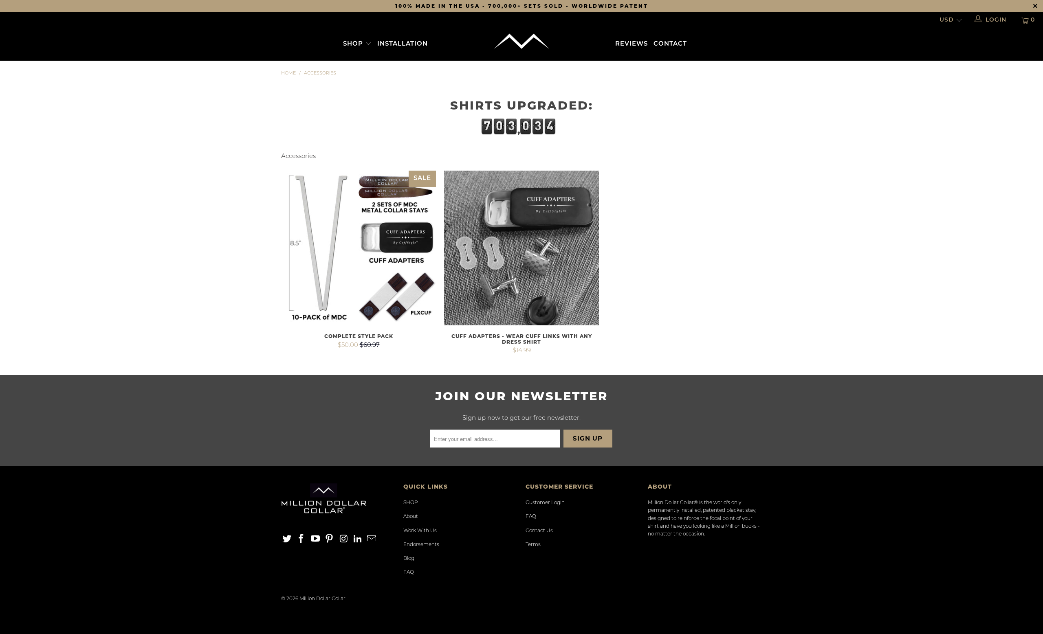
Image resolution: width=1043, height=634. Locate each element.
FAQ (408, 572)
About (410, 516)
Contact (670, 44)
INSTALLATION (402, 44)
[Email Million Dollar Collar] (372, 539)
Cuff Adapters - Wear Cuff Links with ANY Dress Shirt (521, 248)
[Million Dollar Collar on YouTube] (315, 539)
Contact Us (539, 531)
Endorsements (421, 544)
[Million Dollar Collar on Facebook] (301, 539)
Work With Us (420, 531)
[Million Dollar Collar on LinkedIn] (358, 539)
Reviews (631, 44)
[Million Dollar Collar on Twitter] (287, 539)
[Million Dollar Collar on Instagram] (344, 539)
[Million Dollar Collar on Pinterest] (329, 539)
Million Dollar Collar (322, 599)
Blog (408, 558)
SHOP (354, 44)
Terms (533, 544)
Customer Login (545, 502)
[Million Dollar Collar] (521, 42)
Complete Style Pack (358, 248)
